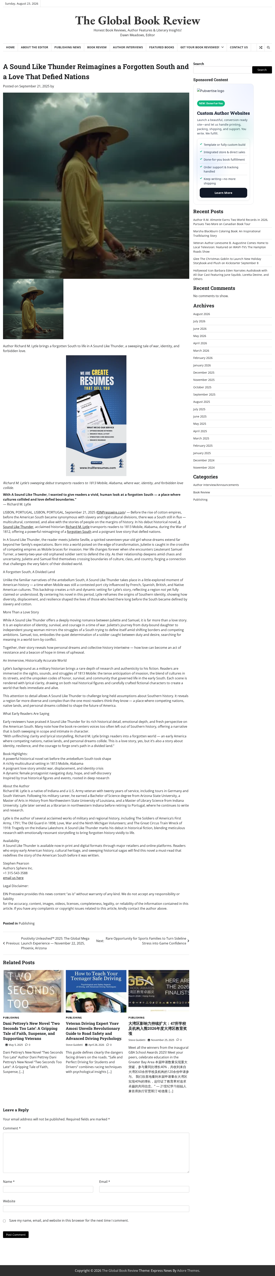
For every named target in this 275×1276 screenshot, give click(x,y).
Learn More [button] (223, 193)
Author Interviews (128, 47)
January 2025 (202, 453)
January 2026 (202, 365)
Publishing (27, 923)
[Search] (268, 47)
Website (9, 1201)
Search (198, 64)
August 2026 (201, 314)
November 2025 (204, 380)
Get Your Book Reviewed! (199, 47)
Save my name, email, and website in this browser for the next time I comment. (69, 1220)
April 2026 (200, 343)
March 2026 (201, 350)
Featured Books (161, 47)
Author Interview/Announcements (216, 485)
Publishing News (67, 47)
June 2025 (200, 416)
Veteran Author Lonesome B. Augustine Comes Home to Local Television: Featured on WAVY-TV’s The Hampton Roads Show (230, 247)
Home (10, 47)
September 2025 (204, 394)
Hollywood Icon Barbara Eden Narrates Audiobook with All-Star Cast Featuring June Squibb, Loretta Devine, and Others (231, 275)
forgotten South (79, 531)
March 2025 (201, 438)
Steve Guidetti (74, 1045)
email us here (13, 878)
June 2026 (200, 329)
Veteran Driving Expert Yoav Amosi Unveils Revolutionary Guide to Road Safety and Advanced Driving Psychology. (94, 1031)
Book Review (97, 47)
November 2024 (204, 467)
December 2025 (203, 372)
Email (104, 1181)
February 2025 (203, 445)
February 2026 (203, 358)
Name (9, 1181)
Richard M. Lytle (78, 527)
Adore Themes (188, 1270)
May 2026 (199, 336)
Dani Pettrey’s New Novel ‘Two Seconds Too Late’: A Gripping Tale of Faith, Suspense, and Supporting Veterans (31, 1031)
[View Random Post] (260, 47)
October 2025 (202, 387)
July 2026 (199, 321)
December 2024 (203, 460)
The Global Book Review (137, 20)
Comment (12, 1128)
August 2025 (201, 402)
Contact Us (239, 47)
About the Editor (34, 47)
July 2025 (199, 409)
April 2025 (200, 431)
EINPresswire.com (111, 512)
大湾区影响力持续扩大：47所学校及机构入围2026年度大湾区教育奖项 (157, 1028)
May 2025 (199, 424)
